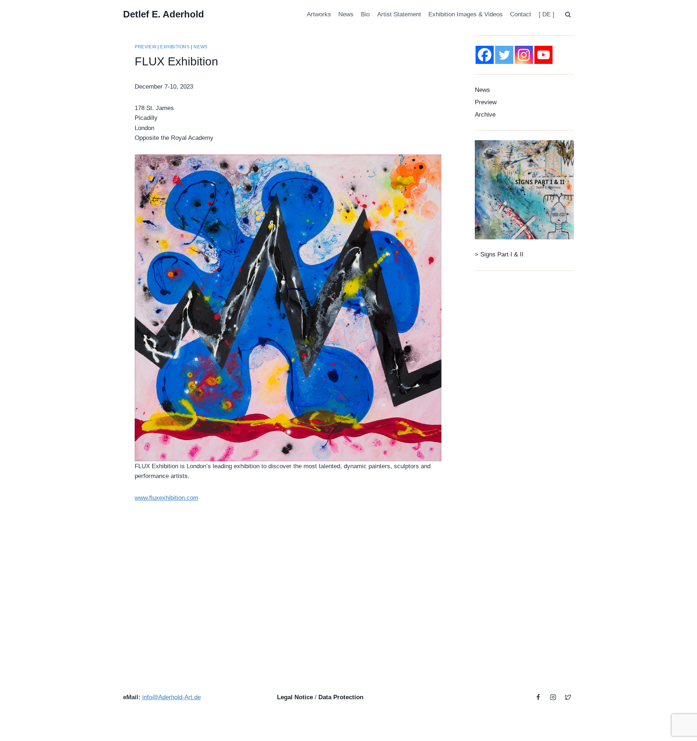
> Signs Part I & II (499, 254)
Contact (520, 14)
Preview (145, 46)
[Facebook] (485, 55)
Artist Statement (399, 14)
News (346, 14)
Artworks (319, 14)
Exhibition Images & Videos (465, 14)
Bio (365, 14)
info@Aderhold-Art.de (171, 697)
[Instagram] (524, 55)
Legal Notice (295, 697)
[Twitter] (504, 55)
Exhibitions (175, 46)
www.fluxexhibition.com (166, 497)
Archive (485, 114)
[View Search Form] (568, 14)
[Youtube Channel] (543, 55)
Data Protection (340, 697)
